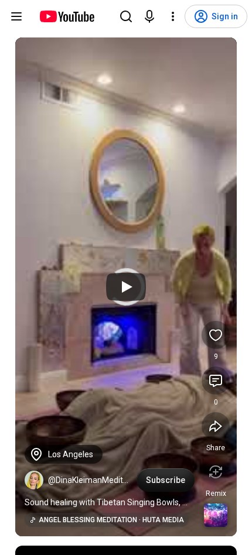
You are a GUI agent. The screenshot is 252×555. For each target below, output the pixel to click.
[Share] (216, 426)
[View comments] (216, 380)
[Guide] (16, 16)
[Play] (126, 287)
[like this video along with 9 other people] (216, 335)
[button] (34, 480)
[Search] (126, 16)
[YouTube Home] (66, 16)
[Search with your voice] (149, 16)
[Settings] (173, 16)
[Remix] (216, 472)
